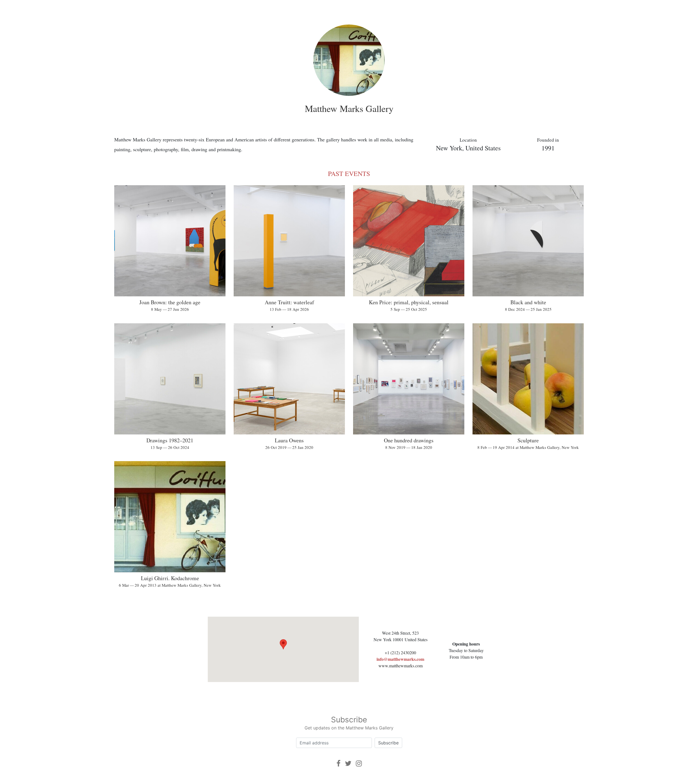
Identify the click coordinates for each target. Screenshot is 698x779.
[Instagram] (359, 763)
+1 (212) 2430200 (400, 652)
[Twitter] (348, 763)
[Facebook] (338, 763)
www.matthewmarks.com (400, 665)
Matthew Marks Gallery (349, 108)
